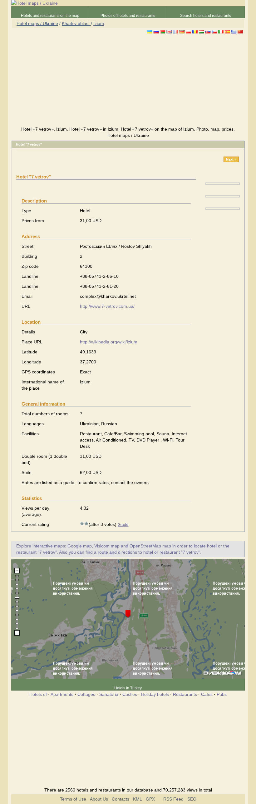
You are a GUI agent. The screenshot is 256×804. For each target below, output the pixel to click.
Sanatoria (108, 694)
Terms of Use (73, 799)
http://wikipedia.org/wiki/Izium (108, 341)
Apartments (62, 694)
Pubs (222, 694)
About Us (99, 799)
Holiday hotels (155, 694)
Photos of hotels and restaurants (128, 15)
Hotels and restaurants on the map (50, 15)
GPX (150, 799)
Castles (129, 694)
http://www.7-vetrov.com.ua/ (107, 306)
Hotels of (38, 694)
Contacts (120, 799)
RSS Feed (173, 799)
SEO (191, 799)
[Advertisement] (128, 81)
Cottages (86, 694)
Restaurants (185, 694)
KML (137, 799)
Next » (231, 159)
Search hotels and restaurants (205, 15)
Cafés (207, 694)
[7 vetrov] (222, 183)
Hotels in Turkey (128, 688)
